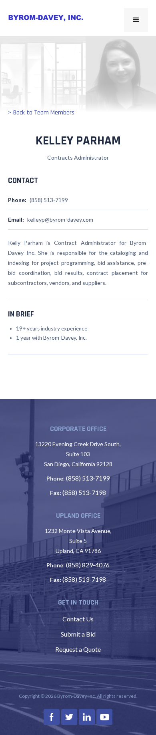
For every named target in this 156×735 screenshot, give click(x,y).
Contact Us (78, 619)
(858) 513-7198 (84, 492)
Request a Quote (78, 649)
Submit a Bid (78, 634)
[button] (136, 20)
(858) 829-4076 (88, 565)
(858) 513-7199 (88, 478)
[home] (46, 18)
